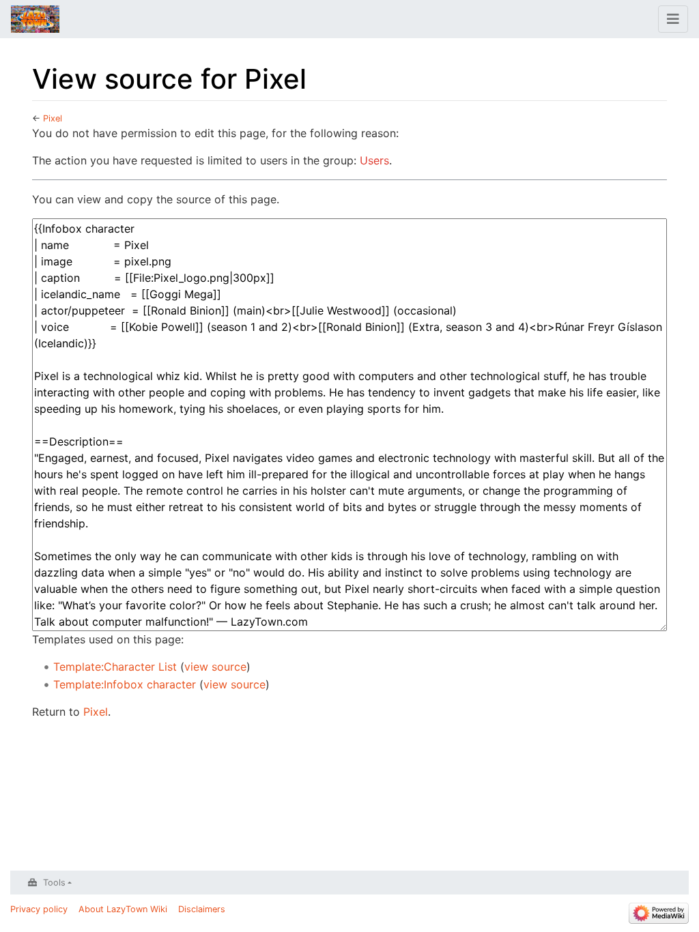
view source (215, 666)
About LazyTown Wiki (123, 909)
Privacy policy (39, 909)
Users (374, 160)
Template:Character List (115, 666)
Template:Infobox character (124, 684)
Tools (54, 882)
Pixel (52, 118)
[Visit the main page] (35, 20)
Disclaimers (201, 909)
